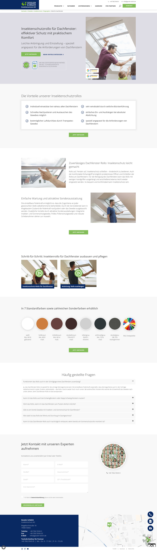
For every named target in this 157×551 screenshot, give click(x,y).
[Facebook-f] (25, 549)
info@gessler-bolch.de (38, 536)
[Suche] (120, 6)
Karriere (98, 6)
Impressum (122, 549)
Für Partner (111, 6)
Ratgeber (71, 6)
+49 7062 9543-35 (27, 541)
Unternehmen (84, 6)
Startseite (23, 11)
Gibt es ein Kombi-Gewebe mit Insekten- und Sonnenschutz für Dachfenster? (51, 410)
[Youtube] (28, 549)
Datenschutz (131, 549)
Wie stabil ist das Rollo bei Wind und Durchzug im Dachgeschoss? (47, 416)
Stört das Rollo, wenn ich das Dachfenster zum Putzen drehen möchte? (49, 404)
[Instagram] (22, 549)
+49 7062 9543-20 (36, 533)
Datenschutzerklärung (37, 497)
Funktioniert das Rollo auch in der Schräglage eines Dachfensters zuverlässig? (52, 381)
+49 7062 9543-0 (36, 531)
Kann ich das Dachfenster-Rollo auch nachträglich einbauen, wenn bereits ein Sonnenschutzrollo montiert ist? (64, 421)
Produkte (58, 6)
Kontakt (114, 549)
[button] (92, 70)
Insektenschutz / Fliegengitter (42, 11)
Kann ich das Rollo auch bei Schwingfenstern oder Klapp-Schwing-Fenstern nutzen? (54, 398)
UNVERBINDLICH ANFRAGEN (32, 505)
